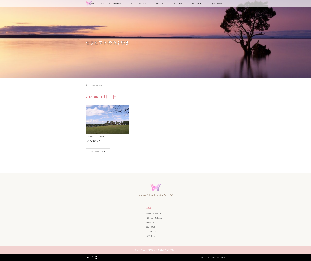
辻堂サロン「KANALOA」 (155, 214)
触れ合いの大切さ (93, 141)
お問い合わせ (217, 4)
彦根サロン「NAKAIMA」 (139, 4)
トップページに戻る (98, 151)
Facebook (92, 257)
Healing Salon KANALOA (217, 257)
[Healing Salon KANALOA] (155, 195)
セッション (160, 4)
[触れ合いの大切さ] (107, 119)
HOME (148, 208)
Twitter (87, 257)
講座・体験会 (177, 4)
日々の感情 (100, 137)
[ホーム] (86, 82)
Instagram (96, 257)
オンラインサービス (197, 4)
